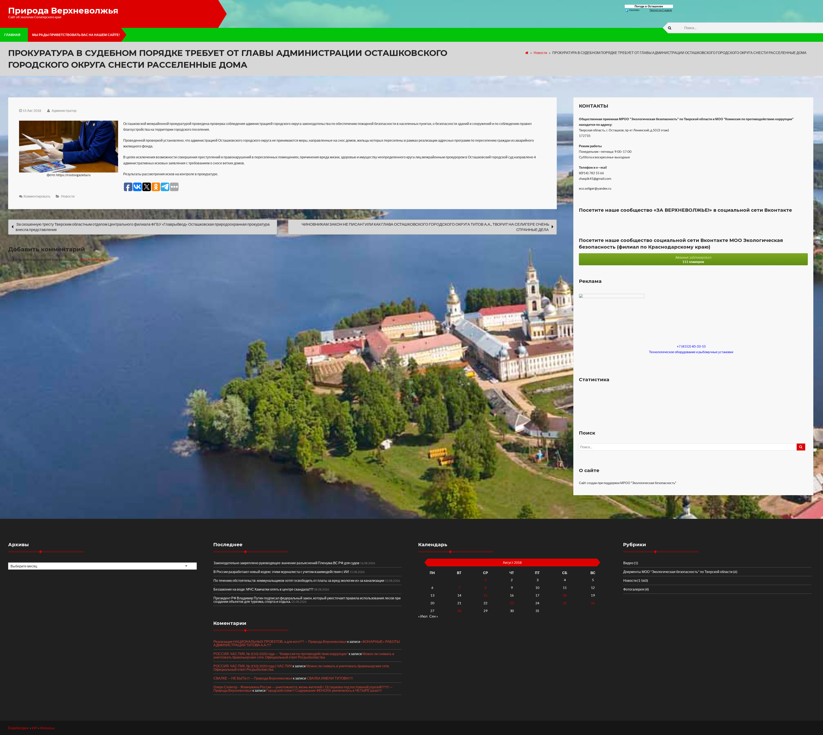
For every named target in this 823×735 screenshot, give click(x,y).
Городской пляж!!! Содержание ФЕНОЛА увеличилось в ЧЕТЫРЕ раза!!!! (324, 690)
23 (512, 603)
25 (565, 603)
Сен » (433, 616)
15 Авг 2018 (32, 110)
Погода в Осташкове (649, 6)
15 (485, 595)
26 (593, 603)
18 (565, 595)
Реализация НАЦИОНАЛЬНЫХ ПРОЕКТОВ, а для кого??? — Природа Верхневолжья (280, 641)
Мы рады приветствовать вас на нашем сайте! (76, 35)
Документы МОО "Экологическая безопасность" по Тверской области (678, 572)
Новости (540, 53)
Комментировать (37, 196)
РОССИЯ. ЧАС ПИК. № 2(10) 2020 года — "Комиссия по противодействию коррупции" (280, 654)
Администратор (64, 110)
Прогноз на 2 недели (661, 10)
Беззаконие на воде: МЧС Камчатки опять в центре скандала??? (263, 589)
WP (34, 728)
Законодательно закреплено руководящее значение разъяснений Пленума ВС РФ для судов (286, 563)
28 (459, 611)
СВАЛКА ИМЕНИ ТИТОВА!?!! (330, 678)
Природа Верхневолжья (63, 10)
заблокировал (693, 259)
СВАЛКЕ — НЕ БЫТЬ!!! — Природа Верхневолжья (252, 678)
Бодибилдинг (18, 728)
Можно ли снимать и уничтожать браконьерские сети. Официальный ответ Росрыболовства (303, 655)
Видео (628, 563)
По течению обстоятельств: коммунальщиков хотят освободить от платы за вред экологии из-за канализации (298, 580)
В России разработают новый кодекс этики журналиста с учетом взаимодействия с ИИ (281, 572)
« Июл (422, 616)
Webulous (47, 728)
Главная (12, 35)
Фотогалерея (633, 589)
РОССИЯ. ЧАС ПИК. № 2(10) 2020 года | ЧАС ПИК (252, 666)
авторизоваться (91, 259)
